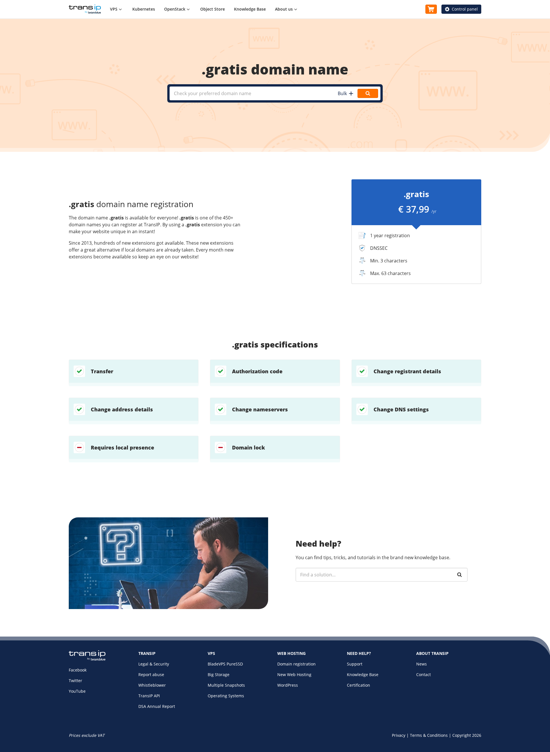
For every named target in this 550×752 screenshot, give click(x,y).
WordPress (287, 685)
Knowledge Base (250, 9)
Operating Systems (226, 695)
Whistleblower (152, 685)
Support (354, 664)
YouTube (77, 691)
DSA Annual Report (156, 706)
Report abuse (151, 674)
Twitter (75, 680)
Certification (358, 685)
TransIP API (149, 695)
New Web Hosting (294, 674)
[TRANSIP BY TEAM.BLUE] (87, 659)
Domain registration (296, 664)
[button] (345, 93)
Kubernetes (143, 9)
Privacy (398, 735)
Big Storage (218, 674)
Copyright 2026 (466, 735)
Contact (423, 674)
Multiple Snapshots (226, 685)
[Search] (459, 574)
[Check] (368, 93)
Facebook (78, 670)
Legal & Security (153, 664)
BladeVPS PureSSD (225, 664)
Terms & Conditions (429, 735)
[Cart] (431, 9)
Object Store (212, 9)
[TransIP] (85, 9)
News (421, 664)
